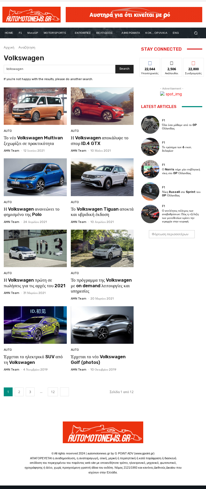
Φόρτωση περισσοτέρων (170, 234)
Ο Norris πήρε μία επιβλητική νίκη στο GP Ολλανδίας (181, 171)
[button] (196, 33)
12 (53, 392)
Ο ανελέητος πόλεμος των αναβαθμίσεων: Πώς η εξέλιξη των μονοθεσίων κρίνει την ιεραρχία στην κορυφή (180, 216)
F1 (163, 120)
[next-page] (64, 391)
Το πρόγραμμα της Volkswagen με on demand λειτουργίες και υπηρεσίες (101, 285)
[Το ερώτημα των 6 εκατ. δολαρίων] (150, 147)
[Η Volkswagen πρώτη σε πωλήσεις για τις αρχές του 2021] (35, 248)
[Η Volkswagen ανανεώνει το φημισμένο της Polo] (35, 177)
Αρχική (9, 47)
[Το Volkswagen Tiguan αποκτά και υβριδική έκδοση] (102, 177)
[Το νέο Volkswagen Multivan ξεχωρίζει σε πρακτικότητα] (35, 106)
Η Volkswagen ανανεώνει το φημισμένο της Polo (32, 211)
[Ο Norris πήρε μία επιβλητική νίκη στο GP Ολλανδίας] (150, 169)
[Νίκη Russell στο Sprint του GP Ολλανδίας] (150, 191)
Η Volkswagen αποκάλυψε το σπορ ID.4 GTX (99, 140)
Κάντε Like (150, 62)
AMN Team (11, 150)
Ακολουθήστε (173, 62)
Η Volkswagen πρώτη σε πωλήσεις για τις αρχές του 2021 (34, 282)
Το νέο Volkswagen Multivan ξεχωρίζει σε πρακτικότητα (33, 140)
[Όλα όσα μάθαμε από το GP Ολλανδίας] (150, 124)
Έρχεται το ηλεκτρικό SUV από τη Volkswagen (33, 359)
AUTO (8, 130)
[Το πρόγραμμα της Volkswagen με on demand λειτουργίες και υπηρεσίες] (102, 248)
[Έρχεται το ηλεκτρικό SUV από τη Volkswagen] (35, 325)
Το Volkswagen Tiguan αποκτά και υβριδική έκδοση (102, 211)
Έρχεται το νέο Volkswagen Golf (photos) (98, 359)
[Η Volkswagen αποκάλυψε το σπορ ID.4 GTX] (102, 106)
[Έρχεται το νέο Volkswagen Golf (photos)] (102, 325)
